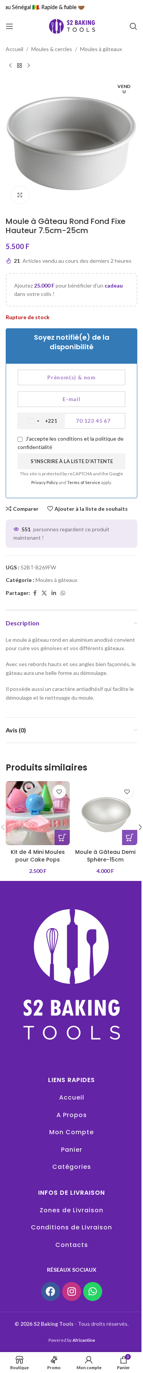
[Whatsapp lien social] (62, 593)
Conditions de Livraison (71, 1227)
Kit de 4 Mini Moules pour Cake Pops (38, 855)
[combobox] (41, 421)
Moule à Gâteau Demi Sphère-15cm (105, 855)
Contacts (71, 1244)
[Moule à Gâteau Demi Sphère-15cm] (106, 813)
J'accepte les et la (71, 442)
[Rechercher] (133, 26)
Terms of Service (84, 482)
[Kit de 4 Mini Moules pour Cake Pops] (38, 813)
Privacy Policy (45, 482)
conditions (70, 438)
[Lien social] (53, 593)
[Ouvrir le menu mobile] (9, 26)
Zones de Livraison (71, 1210)
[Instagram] (71, 1291)
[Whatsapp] (92, 1291)
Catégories (71, 1166)
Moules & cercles (51, 49)
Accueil (14, 49)
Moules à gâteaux (101, 49)
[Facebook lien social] (34, 593)
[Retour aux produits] (19, 65)
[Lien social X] (44, 593)
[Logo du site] (71, 25)
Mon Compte (71, 1132)
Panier (71, 1149)
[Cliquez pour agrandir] (20, 195)
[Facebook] (50, 1291)
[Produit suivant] (28, 65)
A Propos (71, 1115)
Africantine (83, 1340)
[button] (62, 837)
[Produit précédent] (10, 65)
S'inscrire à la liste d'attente (72, 461)
